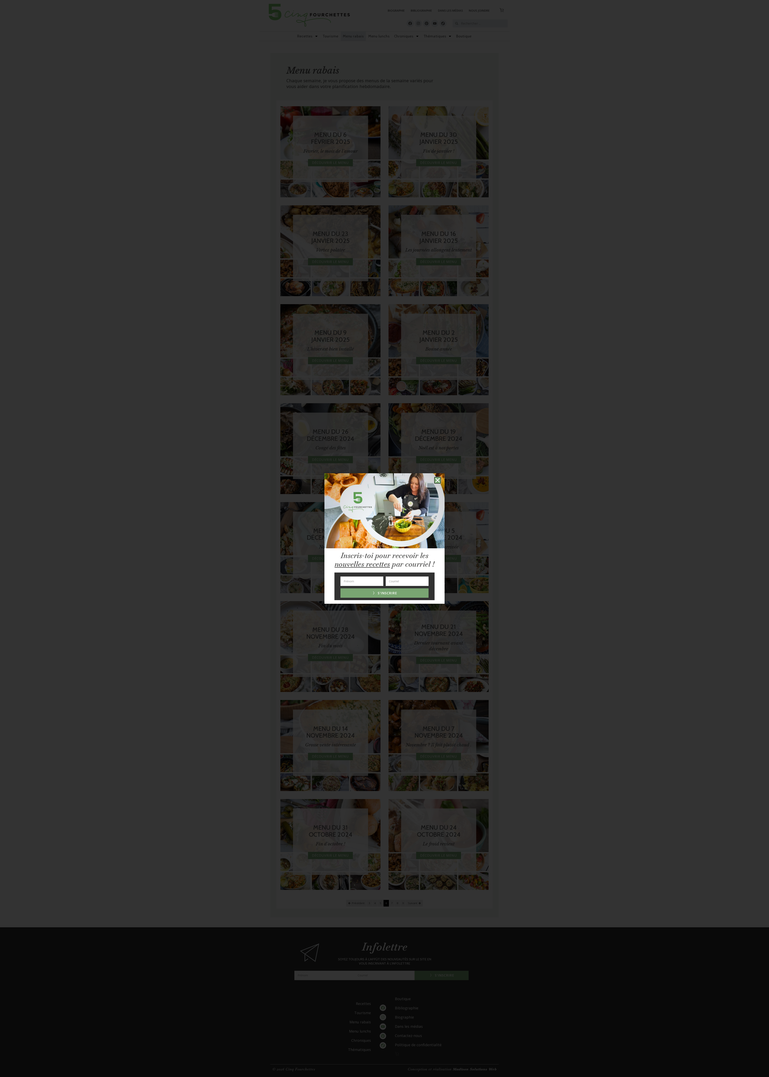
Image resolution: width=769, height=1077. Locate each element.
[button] (438, 480)
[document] (384, 538)
